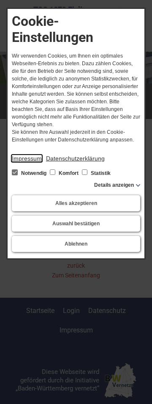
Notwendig (34, 173)
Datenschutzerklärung (75, 158)
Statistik (100, 173)
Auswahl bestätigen (76, 224)
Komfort (68, 173)
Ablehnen (76, 244)
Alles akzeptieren (76, 203)
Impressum (27, 158)
